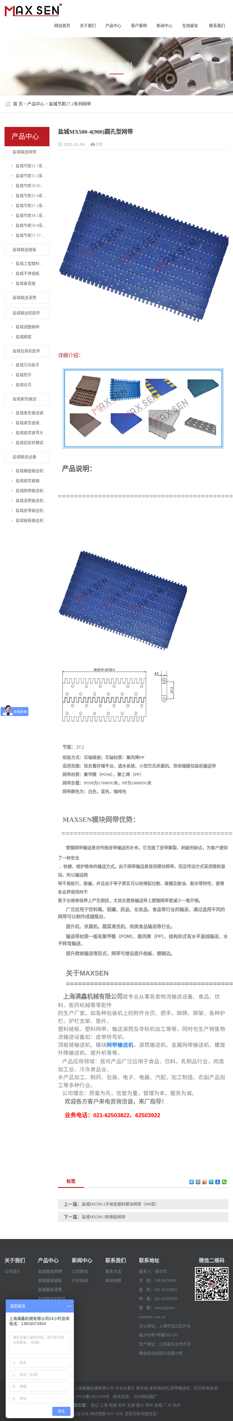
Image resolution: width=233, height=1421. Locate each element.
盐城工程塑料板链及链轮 (32, 263)
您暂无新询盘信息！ (143, 1414)
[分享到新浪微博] (204, 1182)
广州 (167, 1405)
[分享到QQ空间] (198, 1182)
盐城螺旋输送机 (29, 471)
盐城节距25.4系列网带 (32, 196)
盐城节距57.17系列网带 (32, 235)
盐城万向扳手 (27, 365)
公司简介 (12, 1271)
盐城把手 (24, 375)
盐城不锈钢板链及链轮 (32, 273)
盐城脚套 (24, 337)
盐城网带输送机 (29, 491)
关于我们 (88, 26)
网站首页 (62, 26)
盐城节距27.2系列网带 (70, 104)
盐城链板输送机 (29, 520)
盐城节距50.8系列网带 (32, 225)
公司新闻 (80, 1271)
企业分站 (81, 1414)
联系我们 (217, 26)
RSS (110, 1414)
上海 (104, 1405)
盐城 (158, 1405)
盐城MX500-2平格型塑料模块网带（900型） (120, 1204)
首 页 (18, 104)
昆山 (95, 1405)
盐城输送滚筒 (24, 298)
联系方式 (113, 1271)
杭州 (176, 1405)
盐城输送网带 (24, 152)
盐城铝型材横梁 (29, 443)
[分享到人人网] (217, 1182)
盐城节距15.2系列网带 (32, 176)
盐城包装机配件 (26, 351)
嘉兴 (140, 1405)
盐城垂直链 (26, 283)
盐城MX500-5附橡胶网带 (103, 1217)
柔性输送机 (159, 1388)
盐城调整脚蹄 (27, 327)
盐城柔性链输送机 (31, 481)
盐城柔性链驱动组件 (32, 423)
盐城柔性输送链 (29, 413)
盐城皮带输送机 (29, 510)
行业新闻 (80, 1280)
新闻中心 (164, 26)
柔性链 (142, 1388)
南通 (113, 1405)
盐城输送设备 (24, 457)
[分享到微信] (224, 1182)
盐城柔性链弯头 (29, 433)
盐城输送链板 (24, 250)
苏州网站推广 (146, 1397)
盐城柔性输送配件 (28, 399)
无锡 (131, 1405)
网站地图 (113, 1280)
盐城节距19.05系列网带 (32, 186)
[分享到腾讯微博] (211, 1182)
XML (119, 1414)
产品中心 (113, 26)
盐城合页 (24, 385)
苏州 (122, 1405)
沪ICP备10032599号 (92, 1397)
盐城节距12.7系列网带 (32, 166)
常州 (149, 1405)
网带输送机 (180, 1388)
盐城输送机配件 (26, 313)
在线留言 (190, 26)
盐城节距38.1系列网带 (32, 216)
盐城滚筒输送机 (29, 501)
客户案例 (139, 26)
